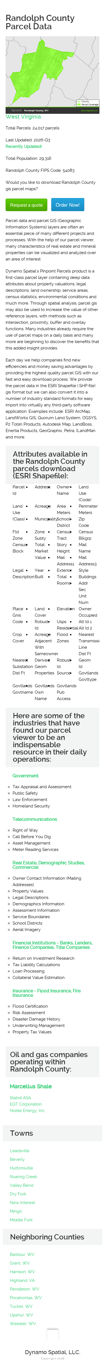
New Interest (22, 1202)
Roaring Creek (23, 1176)
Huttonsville (21, 1168)
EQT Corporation (26, 1104)
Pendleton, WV (24, 1289)
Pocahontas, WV (26, 1297)
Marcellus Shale (31, 1086)
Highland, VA (22, 1280)
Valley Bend (21, 1185)
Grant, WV (20, 1263)
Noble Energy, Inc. (27, 1110)
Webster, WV (23, 1323)
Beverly (17, 1159)
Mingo (16, 1211)
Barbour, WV (22, 1254)
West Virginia (23, 116)
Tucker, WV (21, 1306)
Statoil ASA (20, 1097)
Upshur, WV (21, 1315)
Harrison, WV (22, 1271)
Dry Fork (18, 1194)
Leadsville (19, 1150)
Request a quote (26, 205)
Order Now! (68, 204)
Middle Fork (21, 1219)
